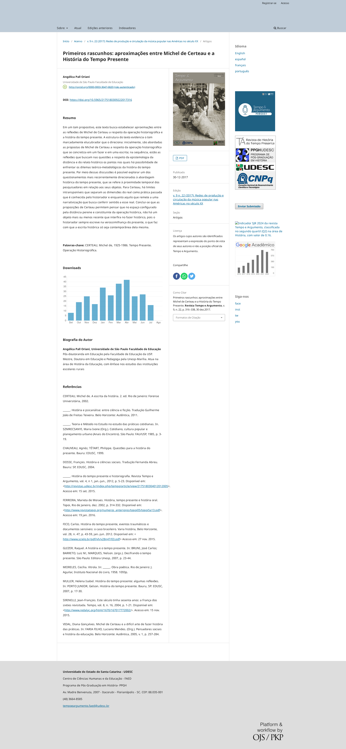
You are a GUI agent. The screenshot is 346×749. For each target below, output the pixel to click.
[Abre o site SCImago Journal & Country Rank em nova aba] (259, 235)
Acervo (78, 41)
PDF (181, 158)
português (242, 71)
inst (237, 309)
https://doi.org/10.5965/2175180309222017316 (101, 100)
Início (66, 41)
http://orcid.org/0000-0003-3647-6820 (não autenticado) (102, 87)
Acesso (285, 3)
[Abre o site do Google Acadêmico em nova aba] (255, 275)
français (240, 65)
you (237, 321)
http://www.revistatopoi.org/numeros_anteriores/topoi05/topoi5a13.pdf (112, 510)
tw (236, 315)
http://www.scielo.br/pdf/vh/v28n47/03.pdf (91, 539)
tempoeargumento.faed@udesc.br (86, 706)
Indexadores (127, 28)
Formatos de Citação (188, 317)
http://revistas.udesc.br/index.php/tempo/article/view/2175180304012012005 (116, 486)
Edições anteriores (100, 28)
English (240, 53)
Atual (77, 28)
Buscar (281, 28)
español (240, 59)
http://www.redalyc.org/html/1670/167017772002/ (97, 610)
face (238, 303)
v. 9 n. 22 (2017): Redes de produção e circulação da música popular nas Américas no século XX (142, 41)
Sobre (61, 28)
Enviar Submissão (249, 206)
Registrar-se (269, 3)
